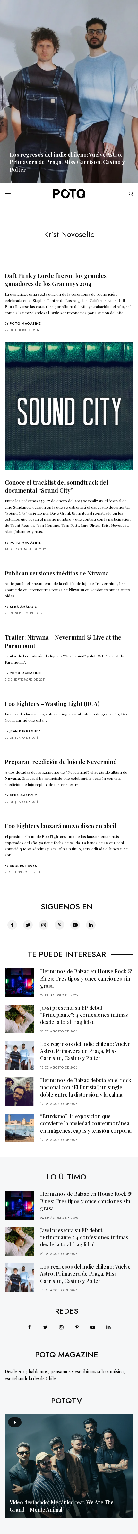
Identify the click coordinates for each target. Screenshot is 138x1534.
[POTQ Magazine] (69, 194)
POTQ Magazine (25, 323)
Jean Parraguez (25, 731)
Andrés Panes (23, 865)
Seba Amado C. (24, 606)
